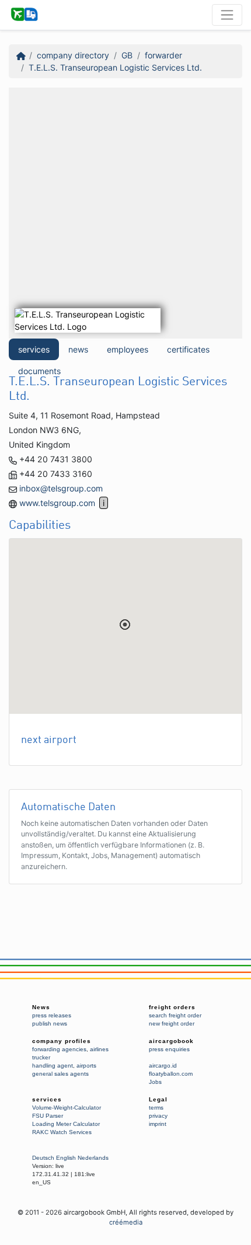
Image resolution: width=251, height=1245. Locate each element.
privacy (158, 1116)
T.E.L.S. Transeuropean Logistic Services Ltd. (115, 67)
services (34, 349)
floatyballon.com (171, 1073)
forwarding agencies (59, 1049)
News (41, 1007)
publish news (49, 1023)
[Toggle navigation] (227, 14)
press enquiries (169, 1049)
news (78, 349)
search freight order (175, 1015)
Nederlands (93, 1158)
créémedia (125, 1222)
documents (39, 371)
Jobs (155, 1082)
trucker (41, 1057)
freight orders (172, 1007)
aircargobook (171, 1041)
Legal (158, 1099)
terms (156, 1107)
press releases (51, 1015)
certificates (188, 349)
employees (127, 349)
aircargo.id (163, 1065)
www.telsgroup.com (57, 503)
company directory (73, 55)
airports (86, 1065)
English (66, 1158)
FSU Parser (47, 1116)
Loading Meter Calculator (66, 1124)
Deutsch (43, 1158)
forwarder (163, 55)
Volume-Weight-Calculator (66, 1107)
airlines (99, 1049)
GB (127, 55)
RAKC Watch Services (62, 1132)
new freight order (171, 1023)
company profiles (61, 1041)
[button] (125, 624)
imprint (157, 1124)
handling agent (52, 1065)
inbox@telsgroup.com (61, 488)
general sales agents (60, 1073)
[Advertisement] (125, 213)
